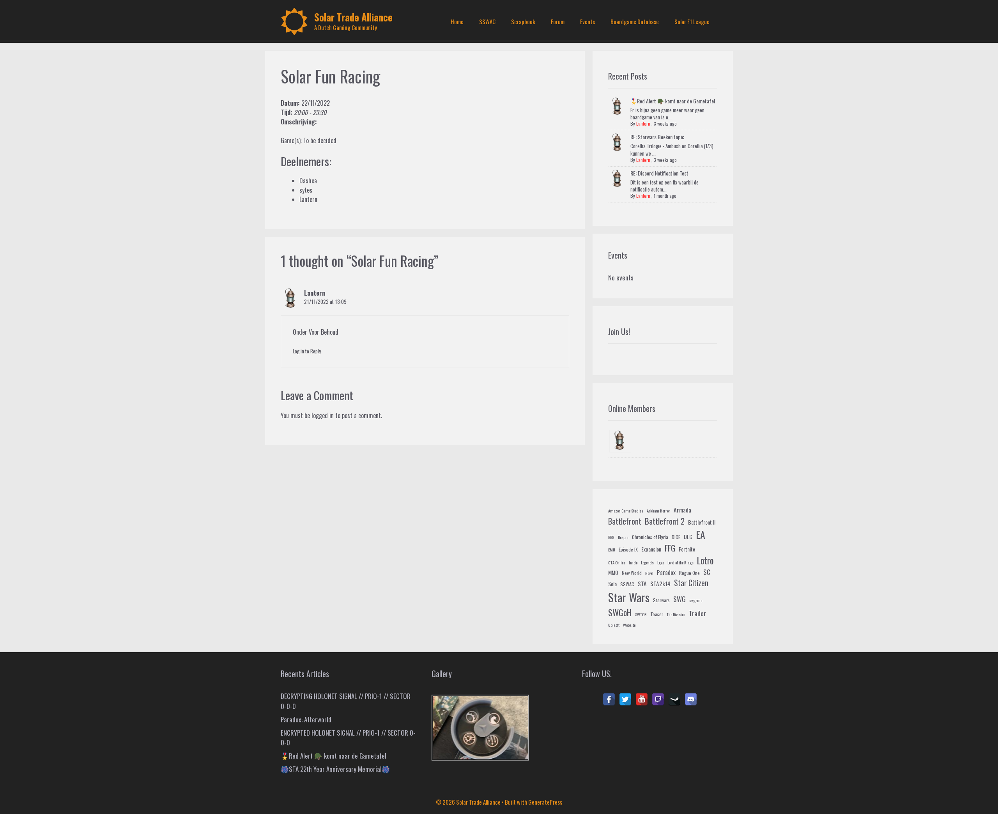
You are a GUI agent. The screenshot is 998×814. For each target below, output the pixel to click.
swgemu (695, 600)
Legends (647, 562)
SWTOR (641, 614)
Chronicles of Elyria (650, 537)
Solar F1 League (692, 21)
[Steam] (674, 699)
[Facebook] (609, 699)
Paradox (666, 572)
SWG (679, 599)
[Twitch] (658, 699)
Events (587, 21)
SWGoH (620, 612)
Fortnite (687, 549)
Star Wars (628, 597)
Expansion (651, 549)
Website (629, 625)
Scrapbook (523, 21)
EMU (611, 549)
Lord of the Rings (680, 562)
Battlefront (624, 521)
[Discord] (691, 699)
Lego (660, 562)
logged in (322, 415)
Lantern (314, 293)
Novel (649, 573)
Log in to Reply (307, 351)
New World (632, 572)
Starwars (661, 600)
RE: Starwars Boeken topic (657, 137)
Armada (682, 509)
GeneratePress (545, 802)
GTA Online (616, 562)
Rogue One (689, 572)
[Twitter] (625, 699)
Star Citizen (691, 583)
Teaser (656, 614)
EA (700, 534)
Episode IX (628, 549)
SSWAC (487, 21)
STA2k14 (660, 583)
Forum (557, 21)
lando (633, 562)
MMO (613, 572)
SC (706, 572)
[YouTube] (641, 699)
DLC (688, 536)
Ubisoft (613, 625)
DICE (676, 537)
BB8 (611, 537)
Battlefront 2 (665, 521)
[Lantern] (620, 441)
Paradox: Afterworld (306, 719)
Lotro (705, 560)
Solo (612, 584)
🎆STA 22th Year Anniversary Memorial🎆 (335, 769)
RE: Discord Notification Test (659, 173)
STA (642, 583)
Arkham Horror (658, 510)
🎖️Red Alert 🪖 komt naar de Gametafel (672, 101)
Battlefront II (701, 522)
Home (457, 21)
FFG (670, 548)
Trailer (697, 613)
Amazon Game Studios (625, 510)
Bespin (623, 537)
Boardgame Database (634, 21)
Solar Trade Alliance (353, 17)
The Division (676, 614)
